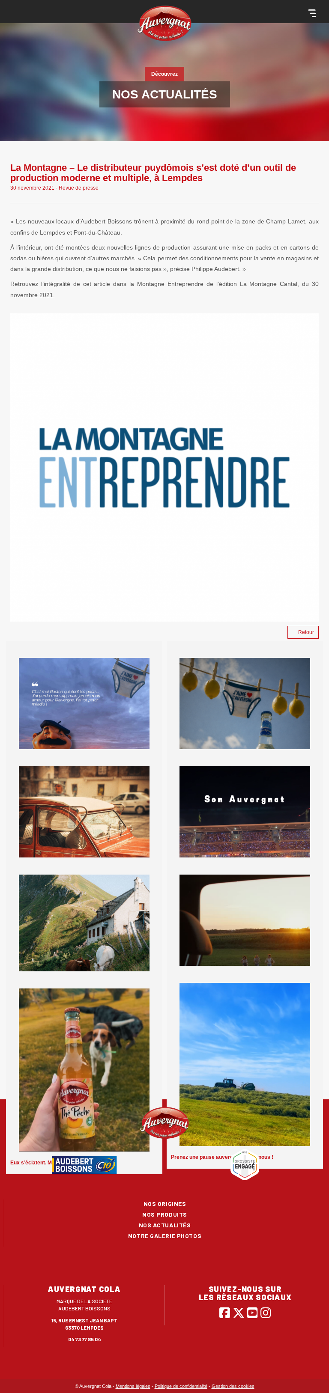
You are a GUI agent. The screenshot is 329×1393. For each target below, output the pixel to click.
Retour (306, 632)
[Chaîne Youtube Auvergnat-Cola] (252, 1312)
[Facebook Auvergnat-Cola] (224, 1312)
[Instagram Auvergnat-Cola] (265, 1312)
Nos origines (165, 1203)
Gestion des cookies (233, 1386)
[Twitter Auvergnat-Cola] (239, 1312)
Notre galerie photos (164, 1235)
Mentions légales (133, 1386)
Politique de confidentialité (181, 1386)
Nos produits (164, 1214)
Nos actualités (165, 1225)
